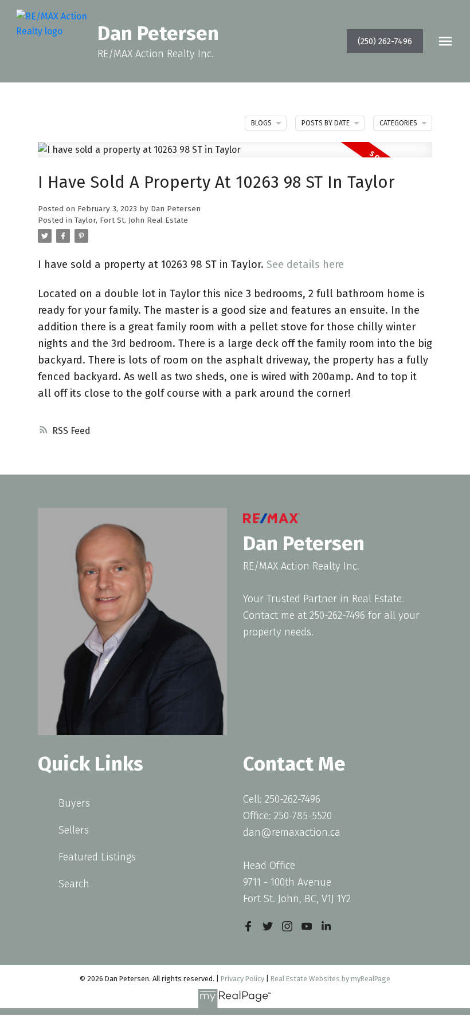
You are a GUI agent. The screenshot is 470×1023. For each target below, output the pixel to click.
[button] (385, 41)
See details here (305, 264)
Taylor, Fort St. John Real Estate (131, 220)
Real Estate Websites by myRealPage (330, 978)
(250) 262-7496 (385, 41)
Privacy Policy (242, 978)
